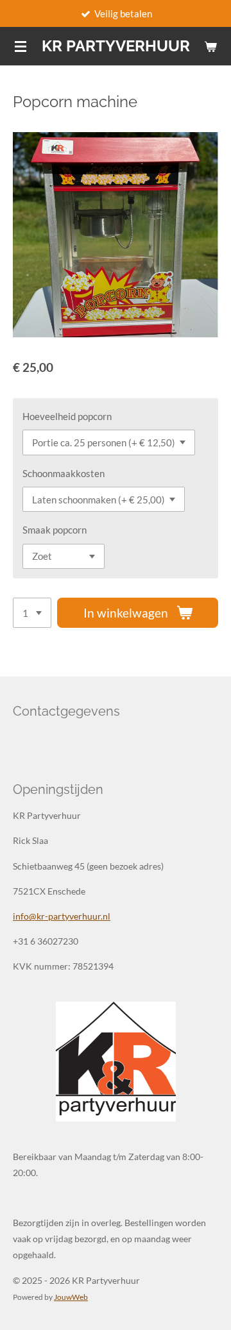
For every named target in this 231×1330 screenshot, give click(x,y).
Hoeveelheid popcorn (67, 416)
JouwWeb (71, 1296)
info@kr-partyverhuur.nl (61, 916)
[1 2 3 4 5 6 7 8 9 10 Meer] (32, 613)
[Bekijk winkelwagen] (210, 46)
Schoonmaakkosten (63, 473)
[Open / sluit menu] (20, 46)
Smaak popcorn (54, 529)
